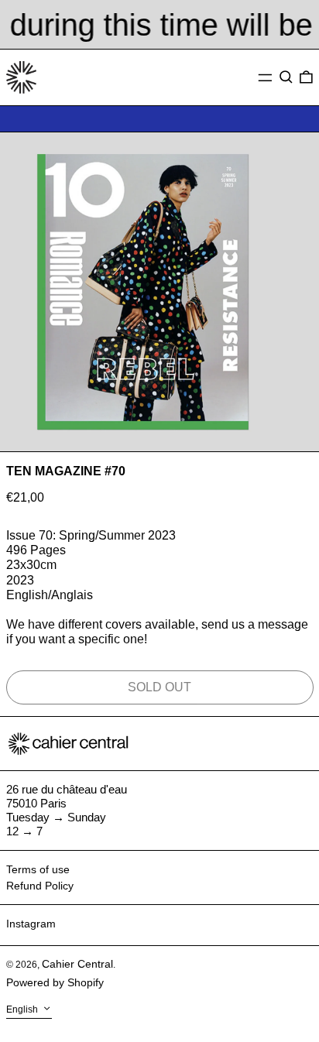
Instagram (31, 923)
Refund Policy (40, 885)
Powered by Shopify (55, 982)
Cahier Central (77, 964)
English (23, 1009)
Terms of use (38, 869)
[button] (286, 77)
